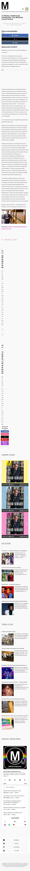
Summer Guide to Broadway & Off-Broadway (13, 648)
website (24, 206)
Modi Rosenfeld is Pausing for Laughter (14, 807)
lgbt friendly (7, 239)
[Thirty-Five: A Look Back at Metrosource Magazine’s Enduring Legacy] (8, 559)
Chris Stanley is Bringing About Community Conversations (12, 801)
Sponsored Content (17, 24)
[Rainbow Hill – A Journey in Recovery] (8, 592)
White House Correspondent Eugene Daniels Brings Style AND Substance (14, 601)
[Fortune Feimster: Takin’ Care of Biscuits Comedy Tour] (8, 724)
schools (15, 239)
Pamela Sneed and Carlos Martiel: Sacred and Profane (13, 699)
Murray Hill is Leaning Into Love (12, 790)
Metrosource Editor (14, 23)
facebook (16, 35)
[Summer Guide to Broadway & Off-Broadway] (8, 656)
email (16, 42)
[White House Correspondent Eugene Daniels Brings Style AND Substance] (8, 609)
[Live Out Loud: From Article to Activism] (8, 575)
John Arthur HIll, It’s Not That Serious (13, 796)
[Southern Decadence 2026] (8, 639)
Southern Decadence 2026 (8, 631)
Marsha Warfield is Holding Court (12, 812)
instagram (5, 434)
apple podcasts (5, 443)
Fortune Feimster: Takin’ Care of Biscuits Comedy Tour (15, 715)
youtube (6, 439)
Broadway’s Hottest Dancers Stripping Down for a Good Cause (14, 665)
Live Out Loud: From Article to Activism (11, 567)
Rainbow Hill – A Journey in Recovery (11, 584)
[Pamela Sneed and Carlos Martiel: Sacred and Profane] (8, 707)
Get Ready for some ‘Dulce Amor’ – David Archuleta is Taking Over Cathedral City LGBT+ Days (14, 682)
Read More (3, 334)
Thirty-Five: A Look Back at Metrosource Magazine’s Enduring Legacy (15, 551)
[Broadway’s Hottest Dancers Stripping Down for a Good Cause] (8, 673)
